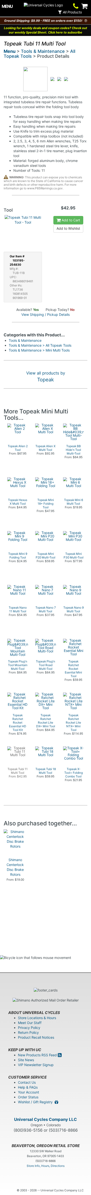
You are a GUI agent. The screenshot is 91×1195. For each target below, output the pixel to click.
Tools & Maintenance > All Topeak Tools (40, 345)
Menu (10, 51)
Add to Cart (70, 220)
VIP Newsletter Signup (36, 1065)
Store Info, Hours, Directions (46, 1166)
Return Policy (28, 1032)
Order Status (28, 1097)
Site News (26, 1060)
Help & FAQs (28, 1087)
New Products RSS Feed (38, 1055)
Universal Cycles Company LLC (45, 1119)
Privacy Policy (29, 1027)
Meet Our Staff (29, 1023)
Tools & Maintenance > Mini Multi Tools (39, 350)
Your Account (28, 1092)
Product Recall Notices (36, 1037)
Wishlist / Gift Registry (36, 1102)
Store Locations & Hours (37, 1018)
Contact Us (27, 1082)
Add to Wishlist (68, 228)
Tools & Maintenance (43, 51)
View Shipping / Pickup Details (45, 314)
